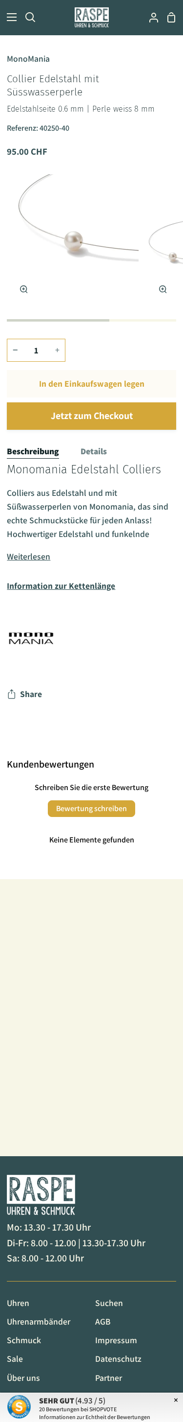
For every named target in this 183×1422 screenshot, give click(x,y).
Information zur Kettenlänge (61, 585)
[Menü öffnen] (9, 17)
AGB (102, 1321)
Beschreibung (33, 451)
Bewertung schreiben (91, 808)
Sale (15, 1358)
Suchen (109, 1302)
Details (94, 451)
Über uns (23, 1377)
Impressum (116, 1340)
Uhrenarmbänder (38, 1321)
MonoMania (28, 58)
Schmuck (24, 1340)
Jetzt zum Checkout (92, 415)
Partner (108, 1377)
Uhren (18, 1302)
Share (31, 693)
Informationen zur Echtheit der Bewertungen (94, 1417)
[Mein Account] (150, 17)
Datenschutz (118, 1358)
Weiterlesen (28, 556)
